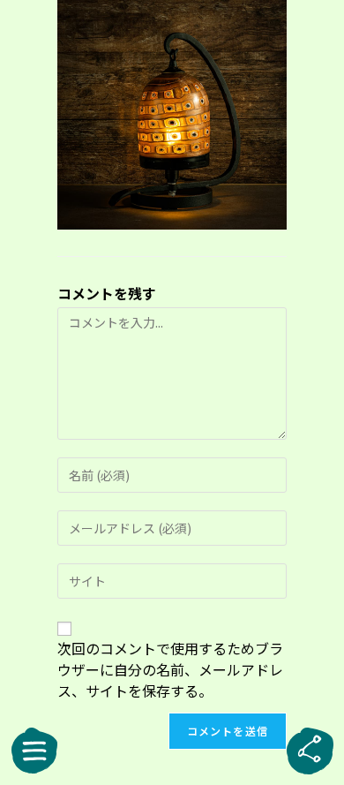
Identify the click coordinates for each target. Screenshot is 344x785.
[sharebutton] (309, 750)
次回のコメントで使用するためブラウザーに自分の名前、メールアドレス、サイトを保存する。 (170, 669)
